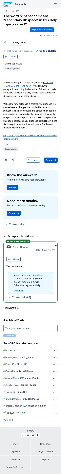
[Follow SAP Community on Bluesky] (28, 435)
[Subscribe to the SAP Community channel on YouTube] (33, 435)
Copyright (15, 452)
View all (7, 420)
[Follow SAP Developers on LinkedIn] (38, 435)
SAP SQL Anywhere (12, 69)
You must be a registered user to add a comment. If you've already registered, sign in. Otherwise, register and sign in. (29, 280)
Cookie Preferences (15, 467)
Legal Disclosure (45, 452)
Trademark (15, 459)
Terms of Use (46, 444)
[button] (6, 56)
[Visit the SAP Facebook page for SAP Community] (23, 435)
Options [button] (56, 30)
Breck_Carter (19, 42)
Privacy (15, 444)
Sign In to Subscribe (42, 30)
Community (20, 4)
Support (46, 459)
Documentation (11, 149)
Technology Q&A (12, 11)
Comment (50, 160)
